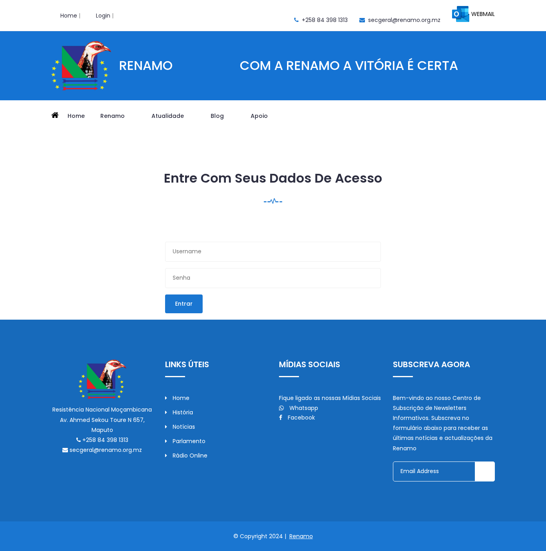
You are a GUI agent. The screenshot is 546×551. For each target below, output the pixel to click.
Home (68, 16)
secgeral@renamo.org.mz (404, 20)
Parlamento (188, 441)
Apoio (260, 116)
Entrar (184, 304)
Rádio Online (189, 455)
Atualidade (168, 116)
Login (103, 16)
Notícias (183, 427)
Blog (218, 116)
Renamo (113, 116)
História (182, 412)
